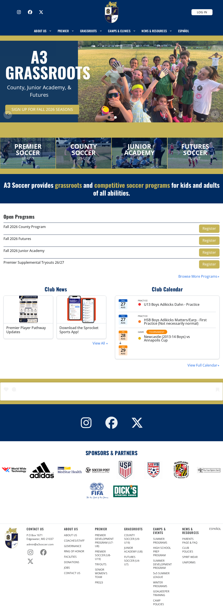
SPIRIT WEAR (190, 557)
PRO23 (99, 582)
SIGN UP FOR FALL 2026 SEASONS (42, 109)
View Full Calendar (202, 365)
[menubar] (111, 30)
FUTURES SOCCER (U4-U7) (132, 560)
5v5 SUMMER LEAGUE (161, 575)
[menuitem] (43, 30)
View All (99, 343)
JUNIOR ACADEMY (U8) (133, 549)
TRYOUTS (100, 564)
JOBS (67, 567)
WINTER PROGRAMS (160, 584)
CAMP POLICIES (158, 602)
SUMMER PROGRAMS (160, 540)
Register (209, 228)
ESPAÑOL (215, 529)
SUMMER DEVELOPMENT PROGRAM (162, 564)
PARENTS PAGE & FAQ (189, 540)
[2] (115, 117)
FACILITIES (70, 557)
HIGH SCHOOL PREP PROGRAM (162, 551)
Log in (202, 12)
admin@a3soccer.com (40, 544)
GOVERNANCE (72, 546)
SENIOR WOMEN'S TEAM (101, 573)
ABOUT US (70, 535)
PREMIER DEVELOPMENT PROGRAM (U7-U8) (104, 541)
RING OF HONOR (74, 551)
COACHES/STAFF (74, 540)
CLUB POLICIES (187, 549)
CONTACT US (72, 573)
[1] (109, 117)
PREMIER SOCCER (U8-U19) (103, 555)
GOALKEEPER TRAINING (161, 593)
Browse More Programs (197, 276)
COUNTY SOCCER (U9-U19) (132, 539)
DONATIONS (71, 562)
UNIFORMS (189, 562)
